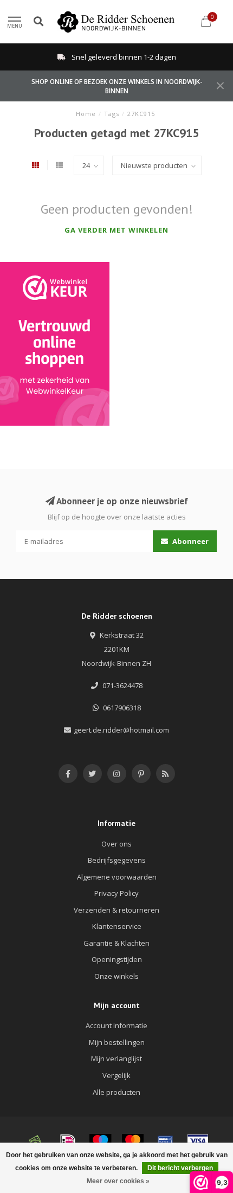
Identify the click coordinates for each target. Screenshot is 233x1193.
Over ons (116, 844)
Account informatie (116, 1025)
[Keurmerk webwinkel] (54, 344)
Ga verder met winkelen (116, 230)
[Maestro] (100, 1141)
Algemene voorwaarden (117, 877)
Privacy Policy (116, 893)
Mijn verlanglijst (116, 1058)
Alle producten (116, 1092)
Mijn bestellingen (117, 1042)
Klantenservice (116, 926)
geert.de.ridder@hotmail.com (121, 730)
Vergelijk (116, 1075)
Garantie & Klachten (116, 943)
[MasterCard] (132, 1141)
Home (86, 114)
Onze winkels (116, 976)
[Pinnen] (165, 1141)
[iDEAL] (67, 1141)
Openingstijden (117, 959)
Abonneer (190, 541)
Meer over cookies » (118, 1181)
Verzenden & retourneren (116, 910)
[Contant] (35, 1141)
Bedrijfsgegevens (117, 860)
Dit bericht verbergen (180, 1168)
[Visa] (197, 1141)
